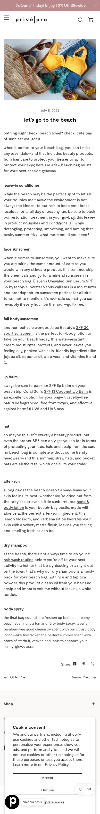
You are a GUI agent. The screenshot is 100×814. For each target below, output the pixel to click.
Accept (47, 777)
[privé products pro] (31, 19)
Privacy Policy (57, 764)
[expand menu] (6, 17)
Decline (47, 790)
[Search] (80, 20)
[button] (91, 20)
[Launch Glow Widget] (12, 802)
